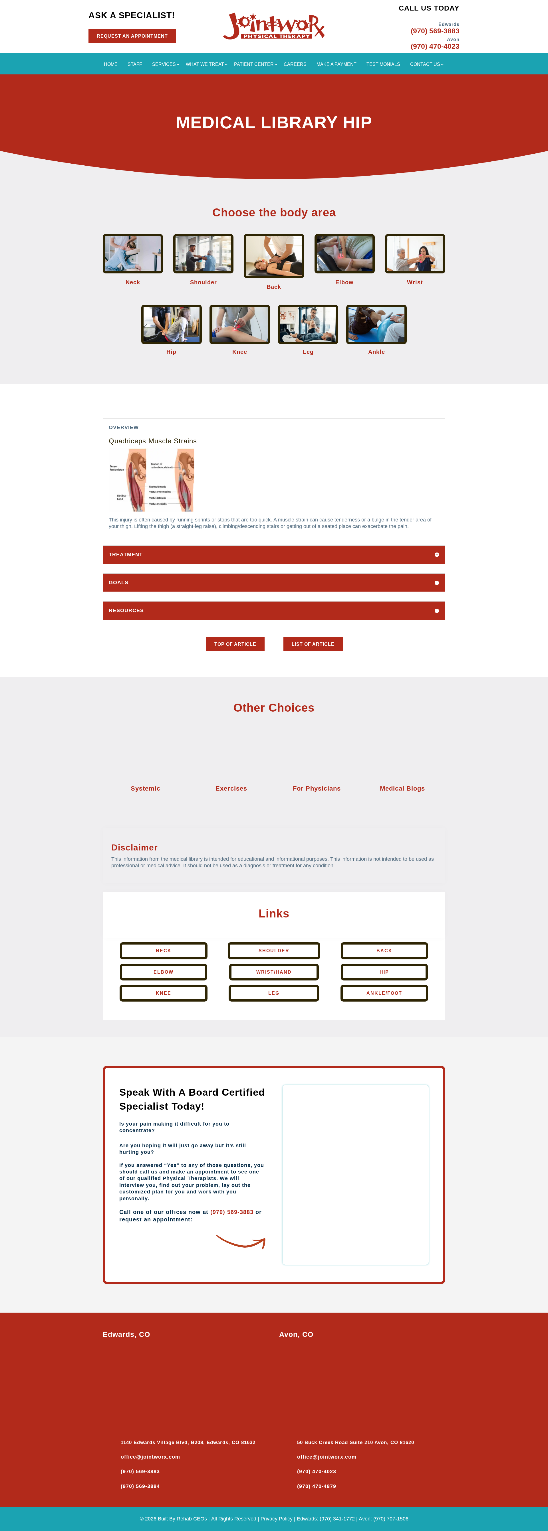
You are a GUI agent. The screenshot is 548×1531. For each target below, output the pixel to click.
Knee (163, 993)
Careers (295, 64)
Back (384, 950)
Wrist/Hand (274, 972)
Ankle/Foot (384, 993)
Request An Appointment (132, 36)
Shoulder (274, 950)
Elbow (164, 972)
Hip (384, 972)
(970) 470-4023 (316, 1471)
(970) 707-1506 (390, 1519)
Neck (164, 950)
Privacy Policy (277, 1519)
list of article (313, 644)
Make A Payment (336, 64)
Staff (135, 64)
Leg (273, 993)
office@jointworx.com (150, 1457)
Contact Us (425, 64)
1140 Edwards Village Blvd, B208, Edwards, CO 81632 (188, 1442)
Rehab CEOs (192, 1519)
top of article (235, 644)
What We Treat (205, 64)
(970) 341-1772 (337, 1519)
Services (164, 64)
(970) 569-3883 (231, 1212)
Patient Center (254, 64)
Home (111, 64)
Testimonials (383, 64)
